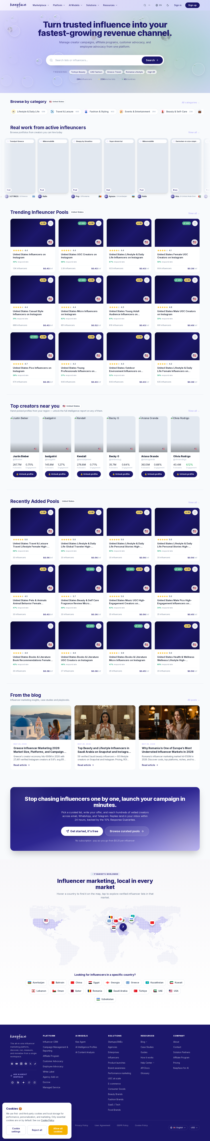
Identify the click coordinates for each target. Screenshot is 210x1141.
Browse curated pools (125, 831)
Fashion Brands (115, 1099)
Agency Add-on (50, 1077)
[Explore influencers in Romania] (111, 917)
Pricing (176, 1063)
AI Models (74, 5)
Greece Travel (114, 72)
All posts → (194, 700)
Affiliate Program (51, 1056)
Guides (144, 1052)
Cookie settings (16, 1130)
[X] (30, 1063)
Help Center (146, 1063)
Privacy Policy (81, 1125)
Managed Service (51, 1087)
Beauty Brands (115, 1094)
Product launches (116, 1063)
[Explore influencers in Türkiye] (116, 921)
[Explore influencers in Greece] (109, 921)
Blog (143, 1042)
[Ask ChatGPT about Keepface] (12, 1082)
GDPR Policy (122, 1125)
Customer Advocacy (53, 1061)
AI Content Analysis (85, 1052)
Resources (109, 5)
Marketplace (39, 5)
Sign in (178, 5)
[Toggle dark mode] (167, 5)
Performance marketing (119, 1073)
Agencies (112, 1047)
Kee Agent (80, 1042)
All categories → (191, 102)
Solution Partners (181, 1052)
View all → (194, 132)
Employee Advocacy (53, 1066)
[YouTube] (16, 1063)
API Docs (145, 1068)
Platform (57, 5)
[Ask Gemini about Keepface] (23, 1082)
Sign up (192, 5)
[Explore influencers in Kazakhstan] (133, 916)
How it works (147, 1057)
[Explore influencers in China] (152, 922)
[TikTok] (35, 1063)
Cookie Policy (141, 1125)
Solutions (91, 5)
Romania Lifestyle (134, 72)
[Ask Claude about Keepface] (18, 1082)
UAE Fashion (96, 72)
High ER (151, 72)
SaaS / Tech (114, 1104)
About (176, 1042)
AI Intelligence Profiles (86, 1047)
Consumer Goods (116, 1089)
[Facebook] (26, 1063)
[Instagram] (12, 1063)
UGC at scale (114, 1078)
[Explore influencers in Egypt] (114, 927)
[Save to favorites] (50, 223)
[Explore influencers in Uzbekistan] (131, 920)
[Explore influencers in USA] (46, 920)
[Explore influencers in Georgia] (120, 919)
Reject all (37, 1130)
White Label (48, 1071)
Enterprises (113, 1052)
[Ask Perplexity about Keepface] (34, 1082)
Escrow (46, 1082)
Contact (177, 1047)
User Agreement (102, 1125)
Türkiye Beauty (78, 72)
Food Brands (114, 1110)
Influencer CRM (50, 1042)
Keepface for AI (181, 1068)
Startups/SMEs (115, 1042)
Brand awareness (116, 1068)
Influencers (113, 1057)
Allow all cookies (58, 1130)
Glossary (145, 1073)
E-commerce (114, 1084)
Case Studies (147, 1047)
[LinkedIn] (21, 1063)
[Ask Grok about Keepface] (29, 1082)
